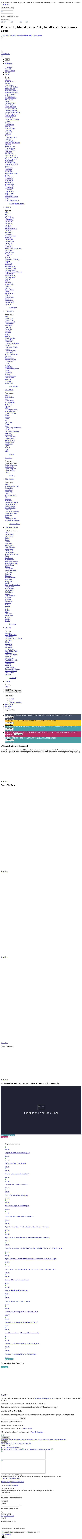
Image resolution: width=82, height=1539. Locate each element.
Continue (4, 1501)
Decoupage (8, 644)
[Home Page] (8, 35)
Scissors (7, 541)
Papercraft (8, 304)
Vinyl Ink (8, 433)
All (6, 61)
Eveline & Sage (10, 128)
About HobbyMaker (26, 1439)
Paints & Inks (9, 318)
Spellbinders (9, 179)
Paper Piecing (9, 658)
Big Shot (7, 621)
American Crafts (10, 89)
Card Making (9, 220)
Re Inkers (8, 333)
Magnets (7, 617)
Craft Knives (9, 536)
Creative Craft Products (12, 112)
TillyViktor (8, 189)
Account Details (6, 46)
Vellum (7, 256)
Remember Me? (6, 1514)
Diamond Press (9, 125)
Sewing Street (5, 1447)
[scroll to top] (7, 1537)
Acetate (7, 257)
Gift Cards (14, 1443)
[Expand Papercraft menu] (5, 209)
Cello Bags (8, 613)
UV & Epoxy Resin (11, 410)
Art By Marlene (10, 94)
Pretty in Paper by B (11, 164)
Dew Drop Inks (10, 338)
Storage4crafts (9, 186)
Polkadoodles (9, 161)
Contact (11, 699)
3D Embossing (9, 301)
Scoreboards (9, 558)
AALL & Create (10, 81)
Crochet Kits (9, 488)
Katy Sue (8, 144)
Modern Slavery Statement (57, 1439)
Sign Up (22, 1418)
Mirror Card (8, 232)
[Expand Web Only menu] (5, 683)
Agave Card (8, 243)
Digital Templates (10, 469)
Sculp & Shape (9, 397)
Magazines (8, 515)
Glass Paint (8, 327)
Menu (7, 59)
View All (7, 80)
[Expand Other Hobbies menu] (5, 481)
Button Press (9, 615)
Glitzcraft (8, 130)
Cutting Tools (9, 534)
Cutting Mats (9, 549)
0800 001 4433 (13, 1485)
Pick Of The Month (11, 660)
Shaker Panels (9, 284)
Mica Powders (9, 378)
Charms (7, 417)
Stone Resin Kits (10, 411)
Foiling (7, 295)
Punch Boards (9, 559)
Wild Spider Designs (11, 197)
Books (7, 472)
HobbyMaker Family (11, 651)
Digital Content (9, 667)
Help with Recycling (24, 1443)
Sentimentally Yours (11, 173)
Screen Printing (9, 662)
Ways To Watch (10, 71)
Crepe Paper (9, 422)
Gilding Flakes (9, 297)
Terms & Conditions (15, 702)
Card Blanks (9, 221)
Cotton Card (9, 239)
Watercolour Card (10, 236)
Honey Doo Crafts (10, 137)
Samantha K (9, 168)
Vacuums (8, 599)
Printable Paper (9, 252)
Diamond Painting (10, 504)
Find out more (5, 4)
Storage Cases (9, 588)
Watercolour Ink (10, 322)
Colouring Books (10, 518)
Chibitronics (8, 444)
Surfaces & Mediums (11, 354)
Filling (7, 424)
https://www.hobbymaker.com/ (44, 1398)
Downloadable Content (12, 669)
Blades (7, 538)
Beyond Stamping (10, 98)
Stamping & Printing (11, 561)
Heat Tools (8, 572)
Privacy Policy (27, 1428)
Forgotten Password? (7, 1516)
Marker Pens (9, 352)
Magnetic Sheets (10, 595)
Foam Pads (8, 579)
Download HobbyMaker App (10, 1478)
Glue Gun (8, 574)
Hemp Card (8, 245)
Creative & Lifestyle (11, 502)
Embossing (8, 299)
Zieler (6, 198)
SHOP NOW (9, 717)
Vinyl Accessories (10, 437)
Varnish (7, 365)
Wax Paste (8, 381)
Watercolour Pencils (11, 347)
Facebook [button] (23, 1532)
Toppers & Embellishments (13, 272)
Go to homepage (6, 1534)
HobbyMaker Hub (10, 635)
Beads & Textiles (10, 413)
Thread (7, 493)
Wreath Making (10, 506)
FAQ (10, 701)
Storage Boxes (9, 586)
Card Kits (8, 225)
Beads (7, 415)
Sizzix (7, 175)
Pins (6, 608)
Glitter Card (8, 234)
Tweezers (8, 603)
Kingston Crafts (10, 146)
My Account (9, 704)
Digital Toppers (10, 470)
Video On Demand (11, 671)
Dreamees (8, 123)
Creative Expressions (11, 114)
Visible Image (9, 193)
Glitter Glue (8, 372)
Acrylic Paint (9, 320)
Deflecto (7, 121)
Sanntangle (8, 170)
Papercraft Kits (9, 218)
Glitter (7, 370)
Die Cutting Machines (12, 431)
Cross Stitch (8, 490)
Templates (8, 286)
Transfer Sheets (9, 438)
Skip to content (37, 35)
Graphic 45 (8, 132)
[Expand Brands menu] (5, 76)
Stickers (7, 281)
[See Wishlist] (1, 50)
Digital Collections (11, 465)
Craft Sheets (8, 592)
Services (4, 1441)
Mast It (7, 583)
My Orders (25, 46)
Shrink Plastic (9, 401)
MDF (6, 408)
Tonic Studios (9, 191)
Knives (7, 540)
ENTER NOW (10, 740)
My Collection (58, 46)
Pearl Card (8, 238)
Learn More (4, 1367)
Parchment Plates (10, 268)
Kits (6, 214)
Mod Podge (8, 367)
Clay (6, 399)
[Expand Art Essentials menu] (5, 313)
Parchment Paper (10, 266)
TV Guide (8, 69)
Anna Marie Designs (11, 87)
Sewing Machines (10, 495)
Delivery (7, 1443)
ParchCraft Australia (11, 157)
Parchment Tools (10, 270)
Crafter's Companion (11, 108)
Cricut (7, 429)
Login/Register (10, 710)
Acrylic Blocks (9, 565)
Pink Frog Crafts (10, 162)
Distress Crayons (10, 351)
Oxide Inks (8, 342)
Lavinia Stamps (10, 148)
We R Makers (9, 195)
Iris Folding (8, 263)
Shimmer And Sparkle (12, 369)
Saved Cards (33, 46)
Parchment (8, 265)
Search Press (9, 171)
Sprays (7, 334)
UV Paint (8, 331)
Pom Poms (8, 501)
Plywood (7, 406)
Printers (7, 567)
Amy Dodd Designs (11, 90)
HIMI (6, 135)
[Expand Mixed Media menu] (5, 392)
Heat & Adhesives (10, 570)
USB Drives (9, 568)
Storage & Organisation (12, 585)
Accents (7, 447)
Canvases (8, 356)
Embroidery (8, 492)
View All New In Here (8, 1135)
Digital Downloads (11, 513)
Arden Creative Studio (12, 92)
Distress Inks (9, 340)
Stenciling (8, 665)
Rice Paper (8, 254)
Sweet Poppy (9, 188)
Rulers (7, 556)
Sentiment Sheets (10, 275)
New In (7, 72)
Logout (7, 708)
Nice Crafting (9, 153)
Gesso (7, 363)
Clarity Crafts (9, 105)
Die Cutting (8, 645)
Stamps (7, 292)
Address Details (16, 46)
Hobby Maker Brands (12, 200)
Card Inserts (8, 223)
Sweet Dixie (9, 182)
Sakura (7, 166)
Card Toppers (9, 274)
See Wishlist (8, 706)
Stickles (7, 374)
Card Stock (8, 227)
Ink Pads (7, 336)
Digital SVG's (9, 467)
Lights (7, 446)
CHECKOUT (5, 54)
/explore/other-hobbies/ (12, 520)
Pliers (6, 604)
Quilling (7, 261)
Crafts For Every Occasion (13, 638)
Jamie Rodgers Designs (12, 143)
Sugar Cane (8, 247)
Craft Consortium (10, 107)
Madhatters (8, 152)
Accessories (8, 601)
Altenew (7, 83)
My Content (50, 46)
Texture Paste (9, 361)
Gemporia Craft (6, 1445)
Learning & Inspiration (12, 511)
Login (3, 1518)
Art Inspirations (10, 96)
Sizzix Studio (9, 177)
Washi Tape (8, 283)
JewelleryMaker (15, 1447)
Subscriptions (41, 46)
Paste (6, 449)
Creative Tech (9, 442)
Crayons (7, 349)
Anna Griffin (9, 85)
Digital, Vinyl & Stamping (13, 428)
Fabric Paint (8, 325)
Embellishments (10, 277)
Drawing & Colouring (12, 343)
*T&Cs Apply (9, 719)
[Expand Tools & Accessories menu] (5, 529)
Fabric (7, 419)
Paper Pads (8, 250)
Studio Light (9, 180)
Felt (6, 420)
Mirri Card (8, 230)
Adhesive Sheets (10, 577)
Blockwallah (9, 99)
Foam (6, 426)
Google (5, 1532)
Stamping (8, 663)
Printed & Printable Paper (13, 248)
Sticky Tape (8, 581)
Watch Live (8, 67)
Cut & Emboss (9, 302)
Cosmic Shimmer (10, 116)
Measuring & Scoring (11, 554)
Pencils (7, 345)
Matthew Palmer (10, 150)
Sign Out (3, 48)
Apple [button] (37, 1532)
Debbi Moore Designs (12, 119)
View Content (9, 672)
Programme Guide (14, 1439)
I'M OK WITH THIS (7, 8)
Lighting (7, 619)
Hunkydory (8, 139)
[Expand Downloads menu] (5, 460)
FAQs (3, 1443)
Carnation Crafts (10, 103)
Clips (6, 612)
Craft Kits (8, 216)
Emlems (7, 126)
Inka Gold (8, 379)
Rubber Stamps (9, 293)
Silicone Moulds (10, 402)
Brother (7, 101)
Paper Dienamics (10, 155)
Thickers (7, 288)
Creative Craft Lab (11, 110)
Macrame (8, 499)
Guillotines (8, 543)
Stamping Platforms (11, 563)
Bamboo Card (9, 241)
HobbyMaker (5, 1437)
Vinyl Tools (8, 435)
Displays (7, 594)
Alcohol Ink (8, 329)
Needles (7, 606)
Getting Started (9, 649)
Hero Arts (8, 134)
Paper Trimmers (10, 547)
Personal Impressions (11, 159)
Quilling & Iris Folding (12, 259)
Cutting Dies (9, 550)
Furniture (8, 597)
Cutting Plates (9, 552)
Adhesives (8, 576)
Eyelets (7, 610)
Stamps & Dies (9, 290)
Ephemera (8, 279)
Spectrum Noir (9, 184)
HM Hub (8, 674)
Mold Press (8, 404)
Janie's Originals (10, 141)
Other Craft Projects (11, 654)
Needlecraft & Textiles (12, 486)
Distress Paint (9, 324)
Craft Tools (8, 640)
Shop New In (9, 1359)
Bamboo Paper (9, 358)
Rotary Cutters (9, 545)
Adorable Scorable (11, 229)
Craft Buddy (9, 117)
